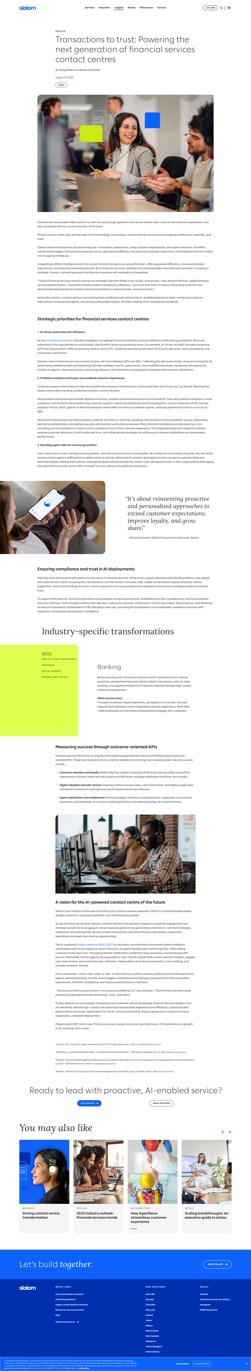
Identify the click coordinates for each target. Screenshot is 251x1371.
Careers (161, 8)
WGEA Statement (209, 1310)
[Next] (229, 1132)
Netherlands (152, 1331)
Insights (118, 8)
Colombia (150, 1305)
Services (89, 8)
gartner (112, 1064)
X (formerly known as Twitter (214, 1300)
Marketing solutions (65, 1300)
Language (229, 7)
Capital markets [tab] (51, 671)
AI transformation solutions (69, 1294)
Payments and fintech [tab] (55, 677)
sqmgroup (180, 1052)
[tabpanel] (144, 690)
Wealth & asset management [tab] (59, 659)
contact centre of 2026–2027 (94, 945)
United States (152, 1352)
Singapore (151, 1341)
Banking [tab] (47, 653)
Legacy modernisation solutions (71, 1305)
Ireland (149, 1315)
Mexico (149, 1326)
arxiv (157, 1044)
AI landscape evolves (58, 340)
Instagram (205, 1305)
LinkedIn (204, 1294)
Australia (150, 1294)
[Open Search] (221, 7)
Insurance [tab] (48, 665)
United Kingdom (154, 1347)
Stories (131, 8)
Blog (57, 1315)
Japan (149, 1320)
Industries (104, 8)
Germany (150, 1310)
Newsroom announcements (69, 1310)
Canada (150, 1300)
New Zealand (152, 1336)
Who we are (146, 8)
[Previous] (223, 1132)
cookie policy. (84, 1368)
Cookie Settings (182, 1364)
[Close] (247, 1363)
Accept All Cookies (201, 1364)
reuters (169, 1072)
